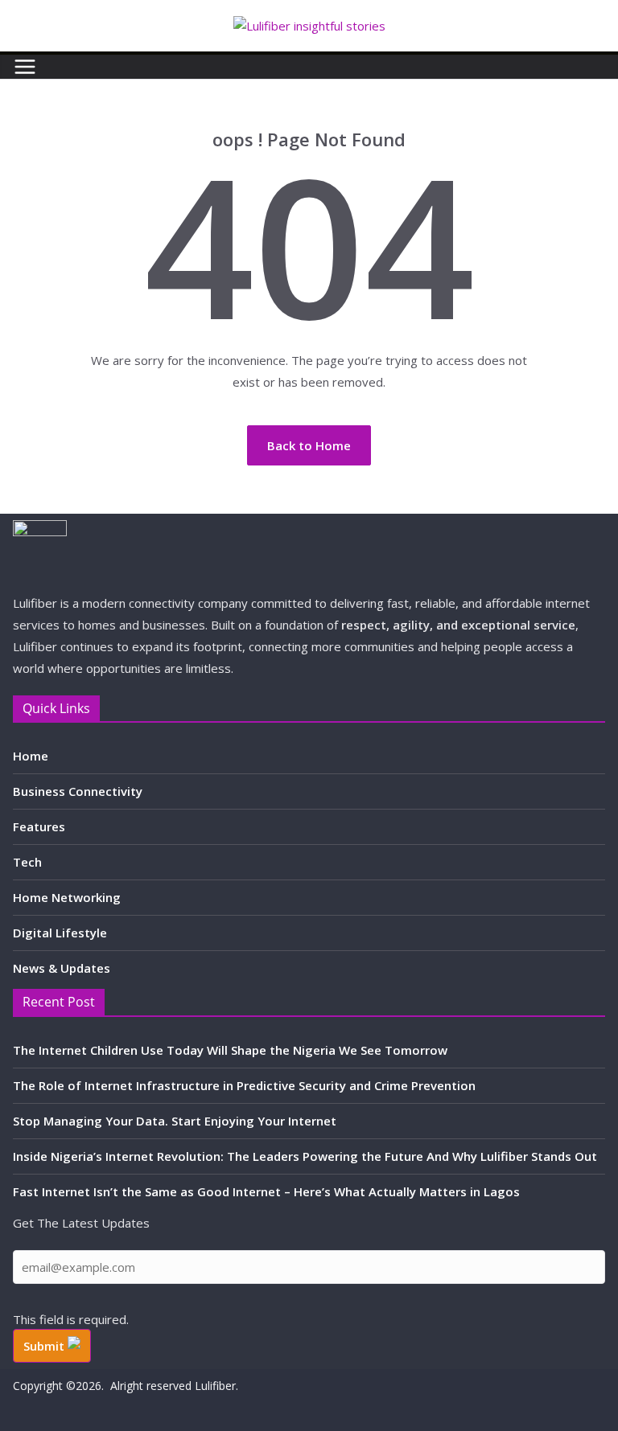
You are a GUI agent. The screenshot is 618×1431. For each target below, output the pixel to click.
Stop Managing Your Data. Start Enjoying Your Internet (174, 1121)
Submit (45, 1346)
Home (30, 756)
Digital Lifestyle (60, 933)
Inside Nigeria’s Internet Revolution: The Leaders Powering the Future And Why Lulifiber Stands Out (305, 1156)
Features (39, 826)
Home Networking (67, 897)
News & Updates (61, 968)
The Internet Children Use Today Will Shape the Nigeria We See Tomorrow (230, 1050)
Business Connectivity (77, 791)
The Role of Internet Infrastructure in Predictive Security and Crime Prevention (244, 1085)
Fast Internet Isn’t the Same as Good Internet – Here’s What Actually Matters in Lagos (266, 1191)
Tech (27, 862)
